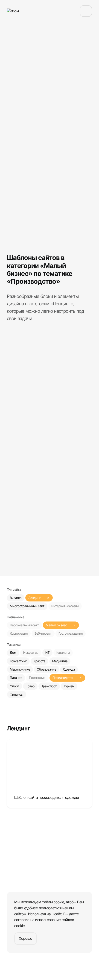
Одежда (69, 669)
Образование (46, 669)
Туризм (69, 686)
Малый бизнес (56, 625)
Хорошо (25, 938)
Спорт (14, 686)
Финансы (16, 694)
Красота (39, 661)
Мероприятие (20, 669)
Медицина (59, 661)
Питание (16, 678)
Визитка (15, 598)
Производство (62, 678)
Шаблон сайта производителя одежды (46, 797)
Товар (30, 686)
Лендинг (34, 598)
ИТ (47, 652)
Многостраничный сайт (27, 606)
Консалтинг (18, 661)
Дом (13, 652)
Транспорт (49, 686)
